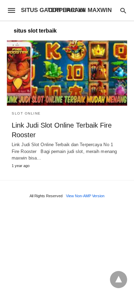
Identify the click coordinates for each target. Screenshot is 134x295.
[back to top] (118, 279)
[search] (123, 10)
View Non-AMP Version (85, 196)
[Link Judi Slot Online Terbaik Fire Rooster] (67, 73)
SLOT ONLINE (26, 113)
